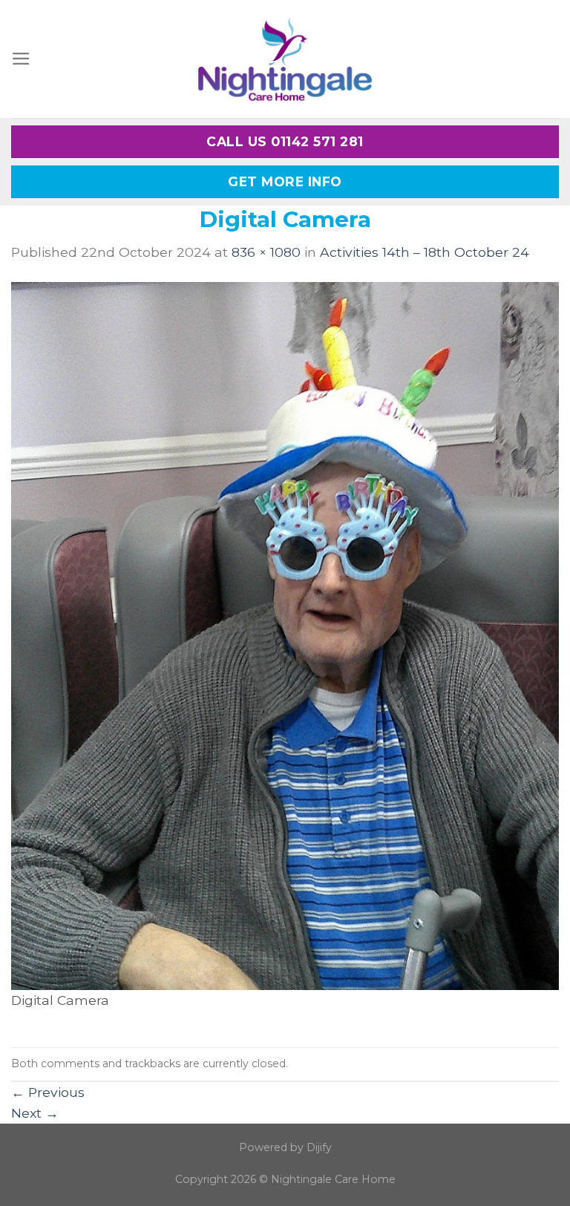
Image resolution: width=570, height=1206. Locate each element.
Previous (48, 1092)
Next (35, 1113)
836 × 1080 (266, 252)
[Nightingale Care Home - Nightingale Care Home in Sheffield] (285, 59)
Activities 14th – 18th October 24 (424, 252)
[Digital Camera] (285, 635)
